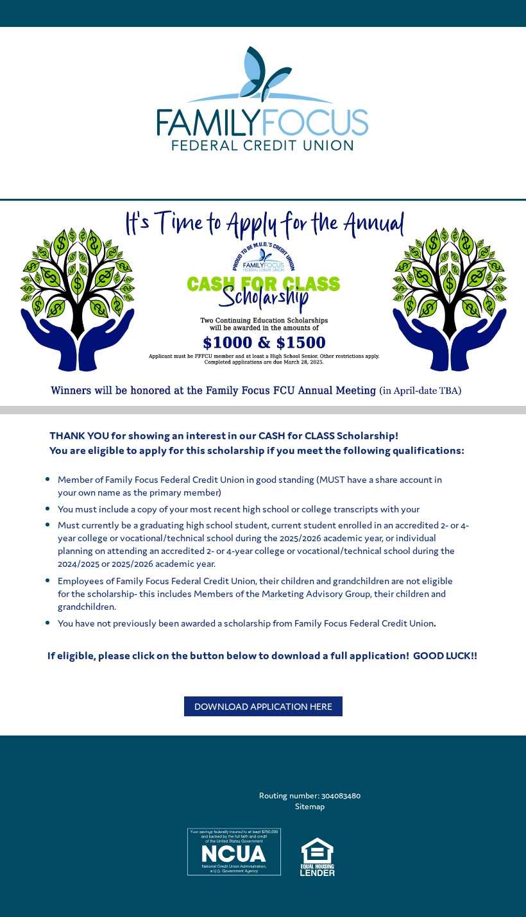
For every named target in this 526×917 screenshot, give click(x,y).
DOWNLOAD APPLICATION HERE (263, 706)
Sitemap (310, 806)
